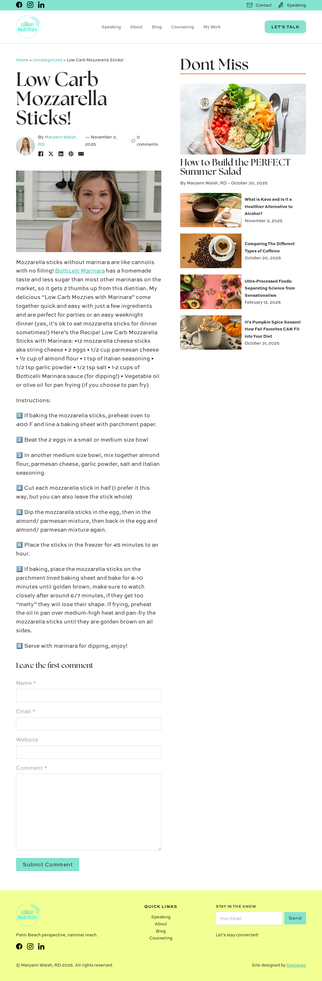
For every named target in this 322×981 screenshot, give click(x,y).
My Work (211, 27)
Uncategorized (47, 60)
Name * (26, 682)
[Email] (81, 154)
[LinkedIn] (61, 154)
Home (22, 60)
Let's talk (285, 27)
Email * (26, 711)
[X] (51, 154)
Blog (157, 27)
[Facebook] (41, 154)
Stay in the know (236, 906)
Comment (31, 767)
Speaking (111, 27)
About (136, 27)
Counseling (182, 27)
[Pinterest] (71, 154)
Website (27, 739)
